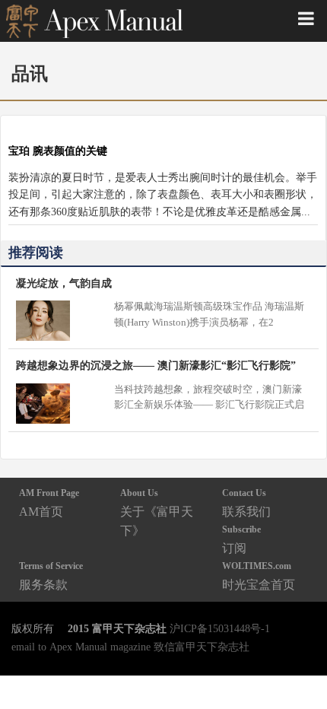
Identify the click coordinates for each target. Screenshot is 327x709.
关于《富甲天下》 (156, 512)
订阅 (241, 539)
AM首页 (49, 502)
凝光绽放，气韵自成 (64, 283)
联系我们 (246, 502)
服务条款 (51, 575)
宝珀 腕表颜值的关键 (57, 150)
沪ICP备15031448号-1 (220, 628)
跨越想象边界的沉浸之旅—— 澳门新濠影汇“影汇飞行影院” (156, 365)
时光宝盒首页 (258, 575)
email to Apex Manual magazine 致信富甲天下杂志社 (130, 646)
